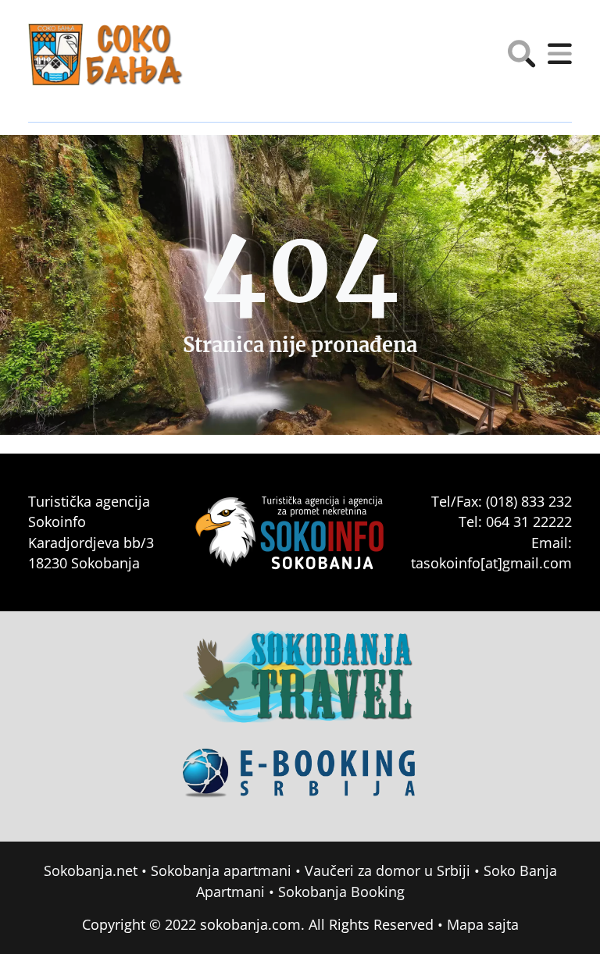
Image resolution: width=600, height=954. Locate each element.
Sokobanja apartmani (221, 870)
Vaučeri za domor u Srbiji (387, 870)
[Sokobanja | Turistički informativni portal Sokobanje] (106, 54)
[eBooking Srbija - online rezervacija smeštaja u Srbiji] (300, 783)
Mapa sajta (483, 924)
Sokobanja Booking (341, 891)
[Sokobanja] (300, 687)
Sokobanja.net (91, 870)
